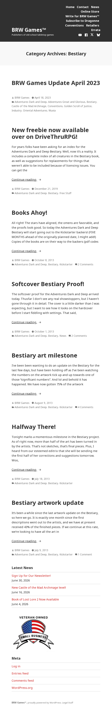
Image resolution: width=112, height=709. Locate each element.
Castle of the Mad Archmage (29, 106)
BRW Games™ (29, 29)
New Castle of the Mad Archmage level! (39, 587)
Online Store (90, 11)
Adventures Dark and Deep (31, 102)
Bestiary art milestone (44, 355)
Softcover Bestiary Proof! (48, 284)
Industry (17, 110)
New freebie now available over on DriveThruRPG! (50, 133)
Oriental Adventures (35, 110)
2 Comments (85, 264)
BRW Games (22, 97)
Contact (83, 7)
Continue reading (35, 179)
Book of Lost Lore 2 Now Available (35, 599)
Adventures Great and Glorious (66, 102)
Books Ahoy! (29, 212)
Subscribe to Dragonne (82, 21)
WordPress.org (22, 688)
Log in (16, 666)
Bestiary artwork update (48, 503)
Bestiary (92, 102)
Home (70, 7)
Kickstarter (66, 264)
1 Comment (85, 554)
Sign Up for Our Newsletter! (31, 576)
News (95, 7)
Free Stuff (65, 193)
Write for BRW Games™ (82, 16)
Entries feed (20, 673)
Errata (95, 30)
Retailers (92, 25)
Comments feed (23, 681)
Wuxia (52, 110)
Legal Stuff (67, 702)
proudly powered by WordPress (44, 702)
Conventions (74, 25)
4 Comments (85, 407)
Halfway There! (34, 427)
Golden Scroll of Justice (78, 106)
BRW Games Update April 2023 (56, 83)
